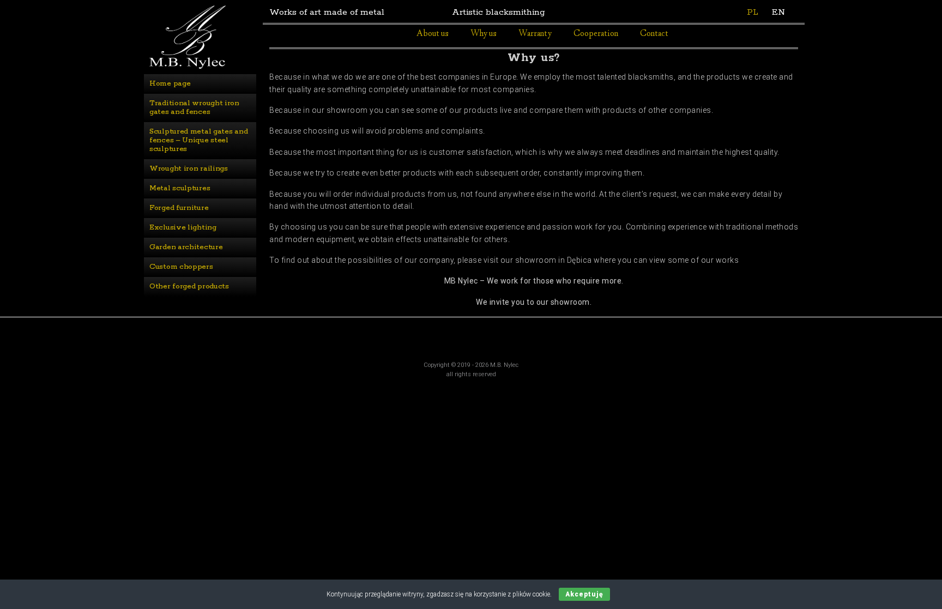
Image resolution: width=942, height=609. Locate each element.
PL (752, 12)
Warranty (535, 34)
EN (778, 12)
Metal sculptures (179, 188)
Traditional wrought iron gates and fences (195, 108)
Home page (169, 83)
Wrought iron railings (188, 168)
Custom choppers (181, 267)
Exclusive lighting (182, 227)
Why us (483, 34)
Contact (654, 34)
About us (432, 34)
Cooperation (595, 34)
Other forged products (189, 286)
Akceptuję (584, 594)
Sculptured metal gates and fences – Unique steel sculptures (199, 140)
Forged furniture (178, 208)
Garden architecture (185, 247)
